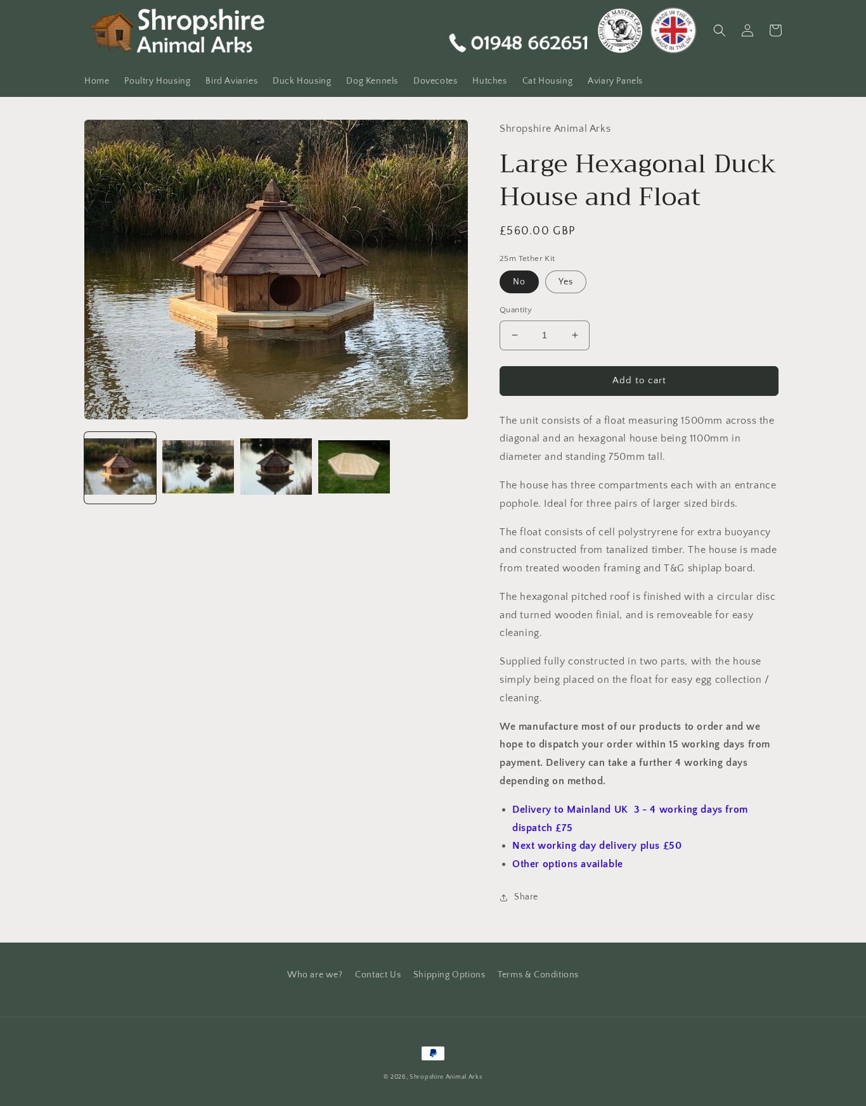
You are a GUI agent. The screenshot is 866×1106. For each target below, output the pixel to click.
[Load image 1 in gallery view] (120, 468)
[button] (720, 30)
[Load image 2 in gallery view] (198, 468)
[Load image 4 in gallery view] (354, 468)
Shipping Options (449, 975)
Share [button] (526, 897)
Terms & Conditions (538, 975)
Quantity (516, 309)
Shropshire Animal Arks (446, 1077)
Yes (566, 282)
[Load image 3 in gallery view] (276, 468)
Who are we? (315, 975)
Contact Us (378, 975)
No (519, 282)
